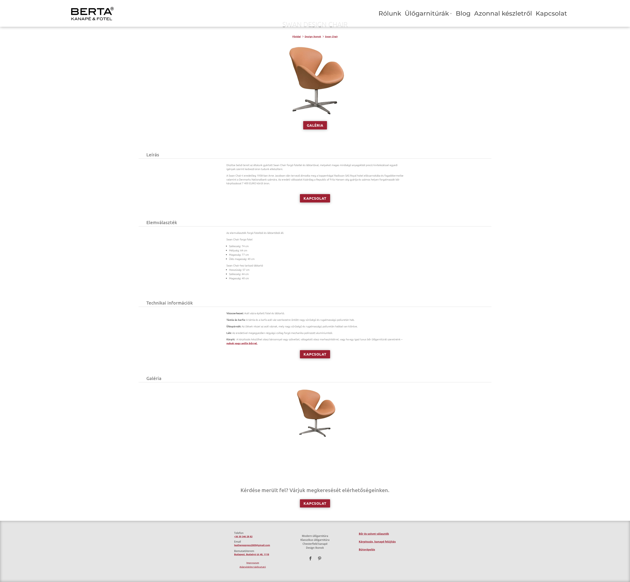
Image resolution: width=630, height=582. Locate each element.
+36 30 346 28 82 (243, 536)
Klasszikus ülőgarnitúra (314, 540)
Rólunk (389, 13)
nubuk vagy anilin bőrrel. (241, 343)
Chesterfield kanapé (315, 544)
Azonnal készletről (503, 13)
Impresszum (252, 562)
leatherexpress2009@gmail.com (252, 545)
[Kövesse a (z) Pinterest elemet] (320, 558)
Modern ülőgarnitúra (315, 536)
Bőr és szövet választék (374, 534)
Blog (463, 13)
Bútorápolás (367, 549)
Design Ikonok (315, 548)
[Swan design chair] (315, 437)
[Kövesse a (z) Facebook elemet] (310, 558)
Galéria (315, 125)
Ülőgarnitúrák (427, 13)
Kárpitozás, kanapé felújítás (377, 541)
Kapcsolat (551, 13)
